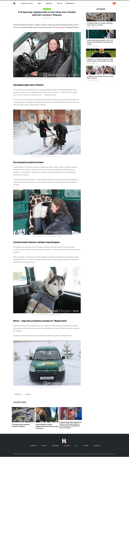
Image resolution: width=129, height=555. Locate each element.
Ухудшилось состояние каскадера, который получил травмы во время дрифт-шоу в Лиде (100, 60)
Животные (47, 9)
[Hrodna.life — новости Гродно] (14, 3)
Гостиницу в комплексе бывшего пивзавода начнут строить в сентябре (100, 24)
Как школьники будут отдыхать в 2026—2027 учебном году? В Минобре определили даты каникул (100, 42)
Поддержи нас (70, 3)
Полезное (49, 3)
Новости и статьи (27, 3)
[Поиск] (109, 3)
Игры (39, 3)
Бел (114, 3)
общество (28, 394)
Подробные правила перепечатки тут (105, 454)
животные (18, 394)
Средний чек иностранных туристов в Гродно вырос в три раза (100, 77)
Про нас (59, 3)
